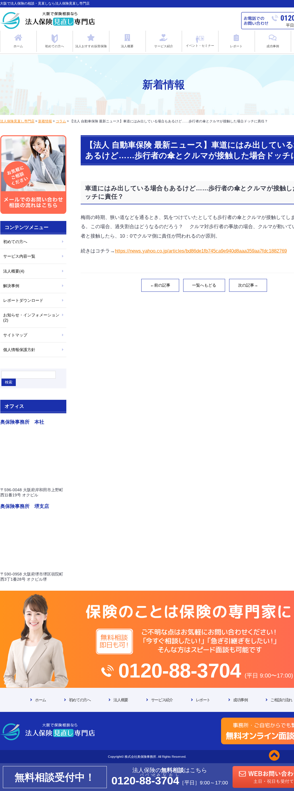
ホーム (40, 700)
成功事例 (240, 700)
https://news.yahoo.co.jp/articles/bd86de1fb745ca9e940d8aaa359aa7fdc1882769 (201, 251)
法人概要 (120, 700)
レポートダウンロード (23, 300)
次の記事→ (248, 285)
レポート (203, 700)
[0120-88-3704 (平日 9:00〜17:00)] (147, 596)
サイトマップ (15, 335)
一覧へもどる (204, 285)
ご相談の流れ (281, 700)
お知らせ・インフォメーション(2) (31, 317)
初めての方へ (15, 241)
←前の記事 (160, 285)
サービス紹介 (162, 700)
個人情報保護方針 (19, 349)
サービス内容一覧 (19, 256)
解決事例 (11, 285)
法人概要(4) (13, 271)
